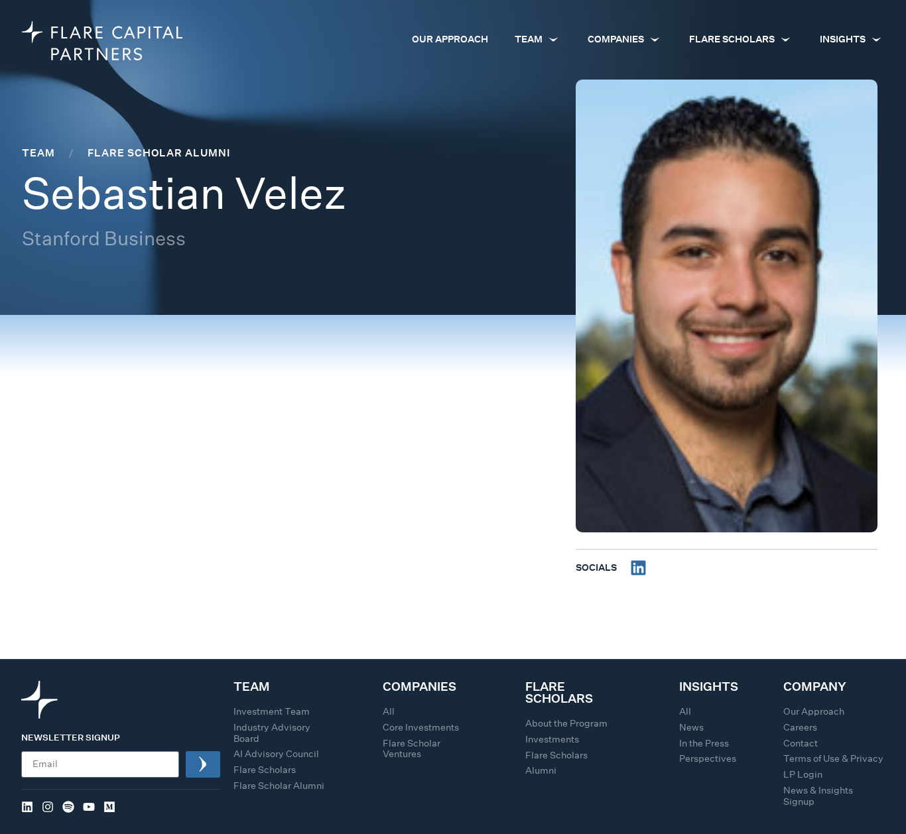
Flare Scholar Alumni (159, 152)
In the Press (704, 743)
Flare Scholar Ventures (411, 748)
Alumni (540, 770)
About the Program (566, 723)
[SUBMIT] (203, 764)
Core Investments (421, 727)
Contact (800, 743)
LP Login (802, 774)
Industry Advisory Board (271, 733)
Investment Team (271, 711)
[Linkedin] (638, 568)
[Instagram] (48, 807)
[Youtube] (89, 807)
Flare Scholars (264, 770)
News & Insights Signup (818, 795)
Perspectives (707, 758)
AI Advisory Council (276, 754)
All (389, 711)
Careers (800, 727)
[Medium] (109, 807)
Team (38, 152)
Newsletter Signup (70, 738)
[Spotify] (68, 807)
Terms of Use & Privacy (833, 758)
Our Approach (813, 711)
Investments (552, 739)
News (691, 727)
